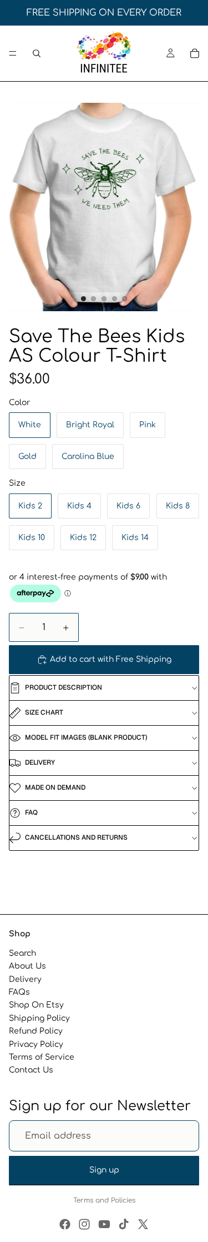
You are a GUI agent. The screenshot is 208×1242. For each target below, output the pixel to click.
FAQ (31, 812)
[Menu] (13, 53)
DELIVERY (40, 762)
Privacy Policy (36, 1044)
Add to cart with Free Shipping (110, 659)
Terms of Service (41, 1057)
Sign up (104, 1170)
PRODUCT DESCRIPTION (63, 687)
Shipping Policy (39, 1018)
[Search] (36, 53)
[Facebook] (65, 1224)
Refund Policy (36, 1031)
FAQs (19, 992)
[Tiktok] (123, 1224)
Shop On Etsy (36, 1005)
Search (22, 953)
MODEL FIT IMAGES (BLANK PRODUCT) (86, 737)
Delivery (25, 979)
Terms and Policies (104, 1200)
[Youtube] (104, 1224)
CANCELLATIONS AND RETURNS (76, 837)
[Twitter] (143, 1224)
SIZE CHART (44, 712)
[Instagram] (84, 1224)
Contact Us (31, 1070)
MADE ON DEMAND (55, 787)
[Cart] (194, 53)
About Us (27, 966)
